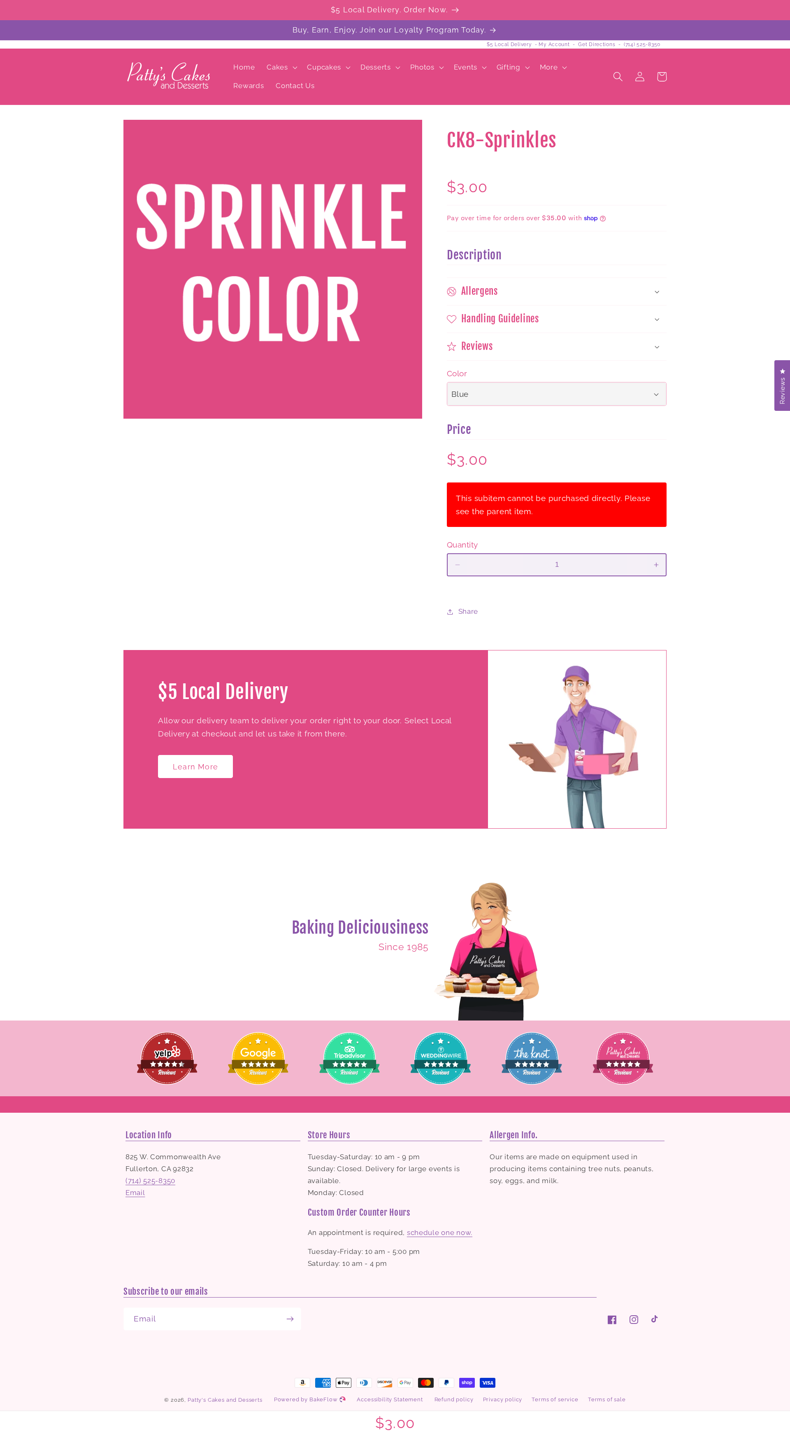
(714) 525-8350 (642, 44)
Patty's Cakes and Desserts (225, 1400)
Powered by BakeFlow (306, 1399)
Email (135, 1192)
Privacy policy (503, 1399)
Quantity (462, 544)
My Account (554, 44)
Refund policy (454, 1399)
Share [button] (468, 611)
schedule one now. (439, 1232)
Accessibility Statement (390, 1399)
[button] (281, 67)
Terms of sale (607, 1399)
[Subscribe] (290, 1318)
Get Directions (596, 44)
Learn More (195, 766)
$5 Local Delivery (509, 44)
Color (457, 373)
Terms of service (555, 1399)
